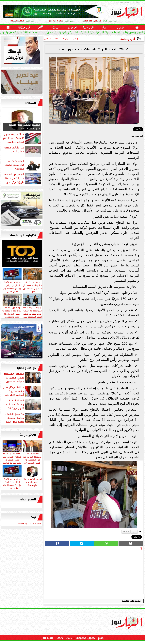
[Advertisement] (121, 571)
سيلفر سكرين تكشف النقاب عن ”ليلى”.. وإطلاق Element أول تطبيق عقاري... (12, 483)
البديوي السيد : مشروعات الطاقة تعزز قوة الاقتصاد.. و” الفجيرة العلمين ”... (32, 458)
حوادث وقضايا (26, 367)
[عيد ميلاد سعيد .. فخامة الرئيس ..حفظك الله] (21, 51)
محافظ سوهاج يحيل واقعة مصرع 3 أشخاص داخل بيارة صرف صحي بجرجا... (22, 391)
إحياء (133, 532)
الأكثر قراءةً (28, 435)
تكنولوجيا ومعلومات (22, 235)
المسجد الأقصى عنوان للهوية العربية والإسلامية (32, 482)
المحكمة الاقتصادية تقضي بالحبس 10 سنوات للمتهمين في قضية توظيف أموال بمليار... (96, 33)
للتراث (125, 532)
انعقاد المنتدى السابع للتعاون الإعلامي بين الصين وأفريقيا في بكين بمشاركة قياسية (12, 458)
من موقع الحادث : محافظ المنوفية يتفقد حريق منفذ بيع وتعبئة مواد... (23, 418)
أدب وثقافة (127, 39)
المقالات (30, 103)
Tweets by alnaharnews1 (29, 523)
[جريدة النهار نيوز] (21, 209)
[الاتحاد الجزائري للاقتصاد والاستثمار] (21, 82)
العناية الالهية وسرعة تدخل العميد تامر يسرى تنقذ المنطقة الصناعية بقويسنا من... (22, 404)
